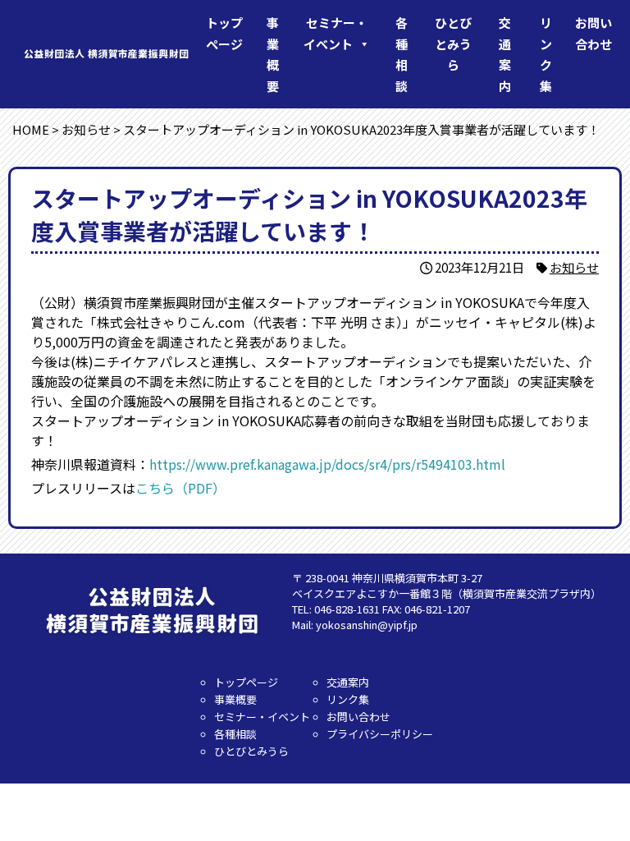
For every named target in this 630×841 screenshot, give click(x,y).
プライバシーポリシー (379, 734)
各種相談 (401, 54)
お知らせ (574, 267)
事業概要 (273, 54)
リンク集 (546, 54)
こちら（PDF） (180, 488)
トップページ (224, 33)
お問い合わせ (593, 33)
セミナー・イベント (336, 33)
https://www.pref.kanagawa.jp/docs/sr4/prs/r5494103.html (327, 464)
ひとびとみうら (453, 43)
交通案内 (505, 54)
